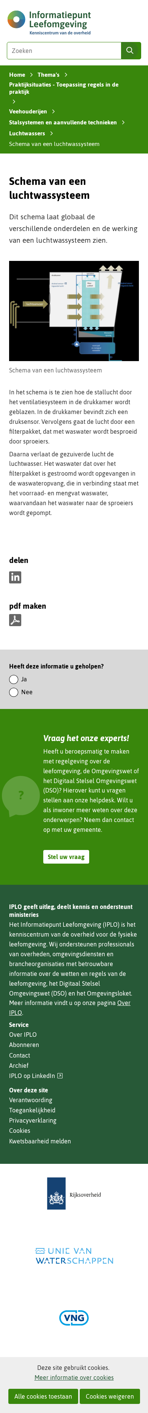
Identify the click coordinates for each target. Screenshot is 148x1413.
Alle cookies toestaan (43, 1396)
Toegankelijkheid (32, 1110)
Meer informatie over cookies (74, 1377)
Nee (27, 692)
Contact (19, 1055)
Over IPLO (23, 1034)
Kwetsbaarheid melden (40, 1141)
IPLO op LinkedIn (36, 1076)
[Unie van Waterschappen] (74, 1256)
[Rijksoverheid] (74, 1193)
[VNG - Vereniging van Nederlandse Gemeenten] (74, 1318)
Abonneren (24, 1044)
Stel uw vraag (66, 856)
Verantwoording (30, 1100)
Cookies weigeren (110, 1396)
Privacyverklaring (33, 1120)
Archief (18, 1065)
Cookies (19, 1130)
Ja (24, 679)
